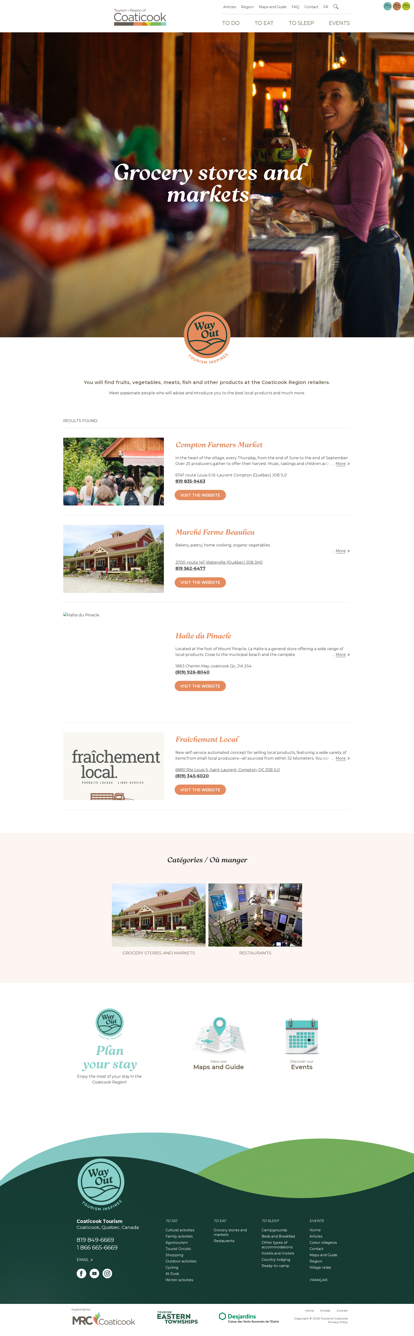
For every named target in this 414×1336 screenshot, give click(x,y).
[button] (343, 464)
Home (315, 1230)
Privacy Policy (338, 1322)
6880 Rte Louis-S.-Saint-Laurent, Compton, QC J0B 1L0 (227, 770)
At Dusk (172, 1274)
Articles (229, 7)
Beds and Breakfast (278, 1236)
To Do (231, 23)
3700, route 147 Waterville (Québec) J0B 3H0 (219, 562)
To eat (220, 1221)
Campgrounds (274, 1230)
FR (325, 7)
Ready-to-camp (275, 1266)
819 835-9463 (190, 481)
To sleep (270, 1221)
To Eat (264, 23)
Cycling (172, 1267)
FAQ (295, 7)
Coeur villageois (323, 1242)
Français (318, 1280)
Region (247, 7)
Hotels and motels (278, 1253)
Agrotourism (177, 1242)
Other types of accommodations (277, 1244)
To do (171, 1221)
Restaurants (224, 1241)
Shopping (174, 1255)
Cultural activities (180, 1230)
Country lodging (276, 1259)
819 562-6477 (190, 568)
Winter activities (179, 1280)
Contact (311, 7)
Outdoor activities (181, 1261)
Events (339, 23)
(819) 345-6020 (192, 776)
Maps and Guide (273, 7)
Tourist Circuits (178, 1249)
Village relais (320, 1267)
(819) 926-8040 (192, 672)
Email (83, 1259)
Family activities (179, 1236)
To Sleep (301, 23)
